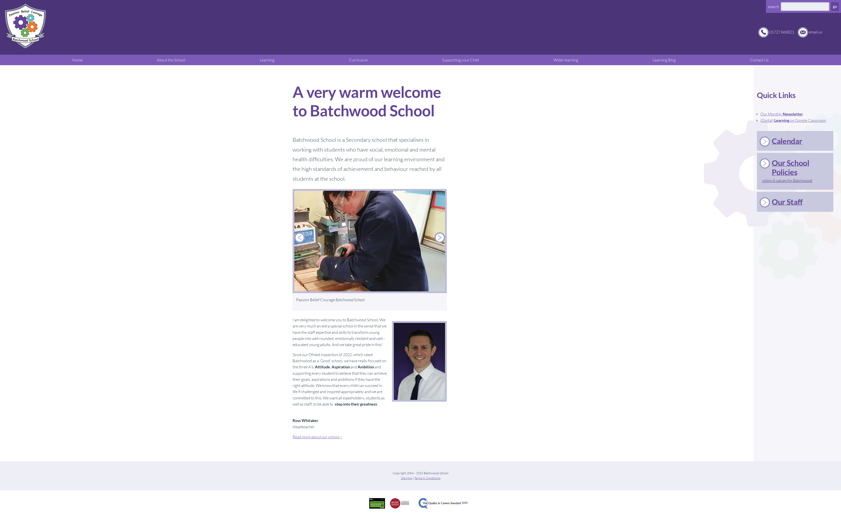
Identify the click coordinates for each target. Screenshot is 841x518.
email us (815, 32)
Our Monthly (781, 114)
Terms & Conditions (427, 478)
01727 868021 (781, 32)
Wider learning (565, 60)
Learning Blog (664, 60)
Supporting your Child (460, 60)
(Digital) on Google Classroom (793, 120)
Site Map (406, 478)
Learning (267, 60)
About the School (171, 60)
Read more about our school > (317, 436)
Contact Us (759, 60)
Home (77, 60)
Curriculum (358, 60)
